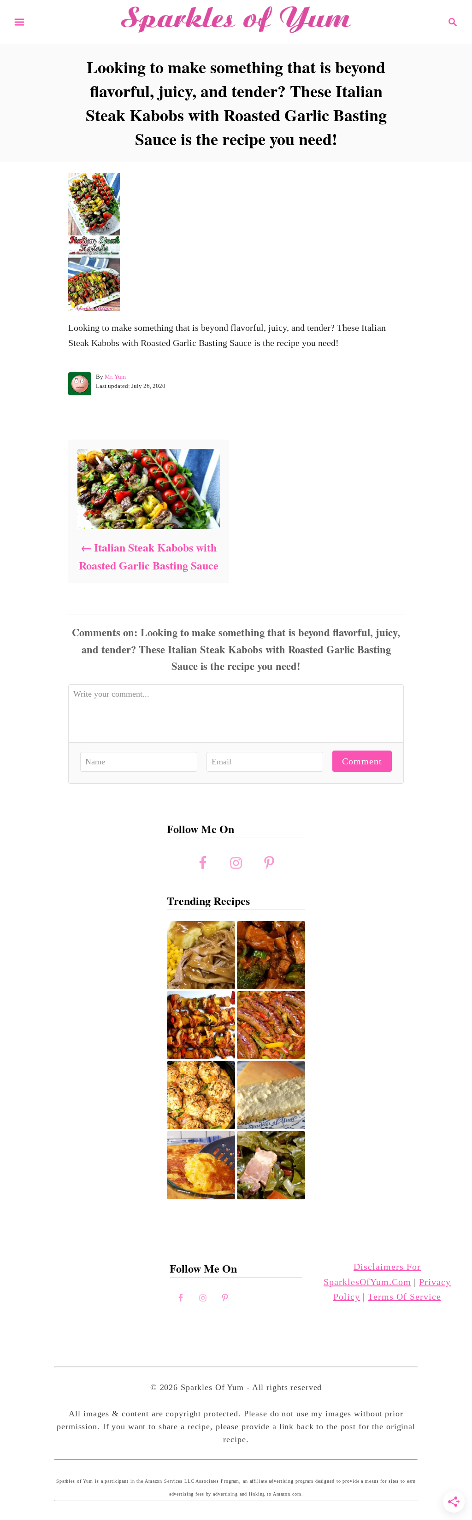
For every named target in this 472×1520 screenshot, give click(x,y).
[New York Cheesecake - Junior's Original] (271, 1095)
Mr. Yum (115, 376)
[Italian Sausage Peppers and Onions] (271, 1025)
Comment (362, 761)
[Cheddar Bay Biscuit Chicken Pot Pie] (201, 1095)
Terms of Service (404, 1296)
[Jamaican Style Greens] (271, 1165)
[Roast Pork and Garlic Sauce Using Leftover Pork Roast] (271, 955)
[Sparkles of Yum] (236, 21)
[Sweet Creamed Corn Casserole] (201, 1165)
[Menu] (19, 22)
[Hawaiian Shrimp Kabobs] (201, 1025)
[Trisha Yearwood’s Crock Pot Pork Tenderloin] (201, 955)
